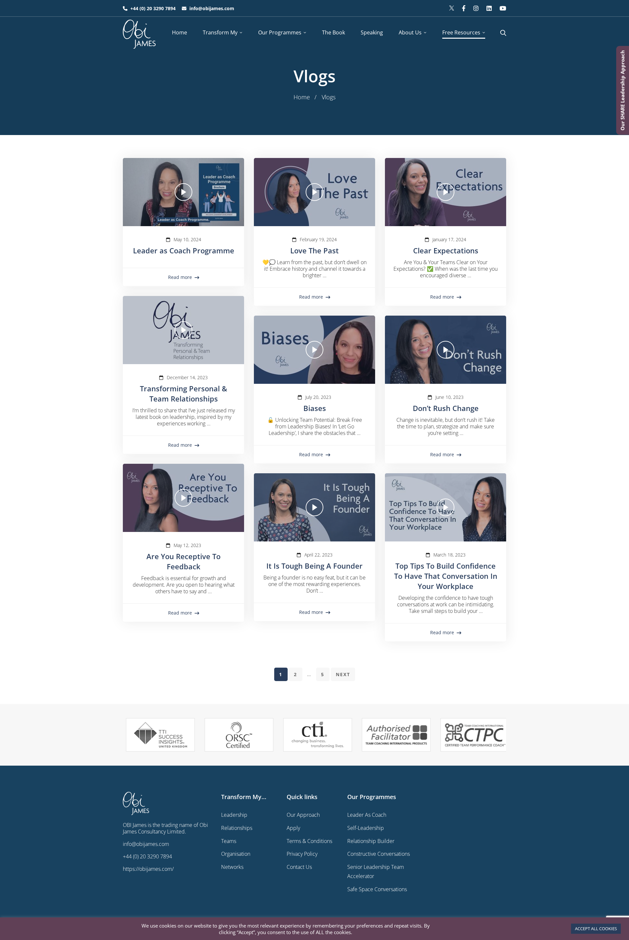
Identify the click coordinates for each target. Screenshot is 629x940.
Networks (232, 867)
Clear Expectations (445, 250)
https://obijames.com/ (148, 868)
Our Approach (303, 814)
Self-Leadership (365, 828)
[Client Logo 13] (315, 735)
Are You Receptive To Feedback (183, 561)
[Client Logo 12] (236, 735)
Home (302, 97)
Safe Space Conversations (377, 889)
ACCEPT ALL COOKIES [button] (596, 928)
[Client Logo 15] (472, 734)
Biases (314, 408)
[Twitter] (451, 8)
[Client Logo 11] (157, 735)
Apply (293, 828)
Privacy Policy (302, 853)
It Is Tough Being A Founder (314, 566)
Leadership (234, 814)
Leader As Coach (366, 814)
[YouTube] (502, 8)
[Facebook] (464, 8)
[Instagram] (476, 8)
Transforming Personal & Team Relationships (183, 393)
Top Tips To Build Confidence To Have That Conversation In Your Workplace (445, 576)
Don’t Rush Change (446, 408)
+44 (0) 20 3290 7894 (147, 856)
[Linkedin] (489, 8)
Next (343, 674)
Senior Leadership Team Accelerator (375, 871)
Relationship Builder (370, 841)
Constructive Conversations (378, 853)
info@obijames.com (146, 844)
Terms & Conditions (309, 841)
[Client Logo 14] (393, 735)
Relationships (236, 828)
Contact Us (299, 867)
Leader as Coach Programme (183, 250)
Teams (228, 841)
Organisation (235, 853)
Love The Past (314, 250)
